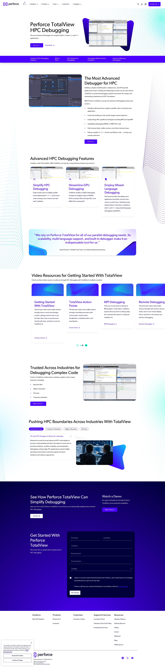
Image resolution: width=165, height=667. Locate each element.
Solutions (33, 4)
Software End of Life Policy (103, 623)
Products (44, 4)
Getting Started (39, 338)
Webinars (117, 636)
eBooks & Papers (120, 619)
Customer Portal (99, 619)
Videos (116, 628)
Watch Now (109, 510)
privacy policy (122, 586)
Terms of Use (40, 661)
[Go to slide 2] (82, 345)
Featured (56, 623)
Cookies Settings (17, 660)
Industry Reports (119, 623)
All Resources (118, 645)
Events (116, 632)
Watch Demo (37, 404)
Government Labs (36, 429)
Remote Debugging (146, 324)
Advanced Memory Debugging (119, 59)
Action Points (73, 328)
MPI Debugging (109, 324)
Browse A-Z (56, 619)
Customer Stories (79, 619)
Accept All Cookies (17, 655)
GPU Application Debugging (72, 59)
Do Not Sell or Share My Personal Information (40, 664)
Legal (44, 661)
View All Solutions (38, 619)
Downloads (49, 45)
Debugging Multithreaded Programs (97, 59)
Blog (115, 640)
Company (76, 4)
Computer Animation (53, 429)
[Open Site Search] (138, 4)
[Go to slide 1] (80, 345)
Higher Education (71, 429)
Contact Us (154, 4)
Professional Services (101, 628)
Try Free (36, 45)
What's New (57, 59)
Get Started (75, 593)
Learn (55, 4)
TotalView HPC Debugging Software (39, 59)
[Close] (31, 643)
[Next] (86, 345)
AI (23, 4)
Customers (65, 4)
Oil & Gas (84, 429)
